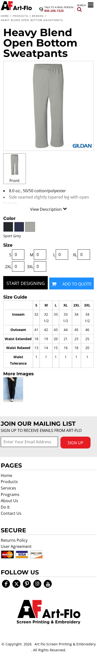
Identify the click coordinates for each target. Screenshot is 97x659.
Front (14, 180)
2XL (8, 266)
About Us (9, 500)
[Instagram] (37, 584)
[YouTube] (48, 584)
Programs (10, 494)
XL (75, 255)
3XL (30, 266)
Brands (38, 16)
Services (8, 488)
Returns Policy (14, 540)
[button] (48, 612)
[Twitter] (16, 584)
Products (20, 16)
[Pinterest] (27, 584)
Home (5, 16)
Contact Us (11, 513)
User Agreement (16, 546)
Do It (5, 507)
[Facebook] (6, 584)
